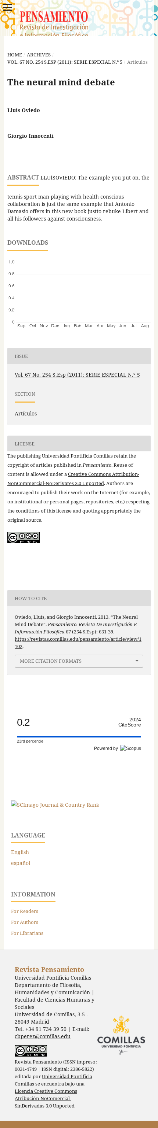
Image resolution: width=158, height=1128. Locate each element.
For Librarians (27, 933)
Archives (39, 54)
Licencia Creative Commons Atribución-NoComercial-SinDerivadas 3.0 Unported (46, 1098)
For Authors (24, 922)
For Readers (24, 911)
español (20, 862)
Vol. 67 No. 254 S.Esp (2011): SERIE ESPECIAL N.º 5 (64, 62)
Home (14, 54)
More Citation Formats (51, 661)
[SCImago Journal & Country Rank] (55, 804)
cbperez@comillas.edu (43, 1036)
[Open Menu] (7, 7)
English (20, 851)
